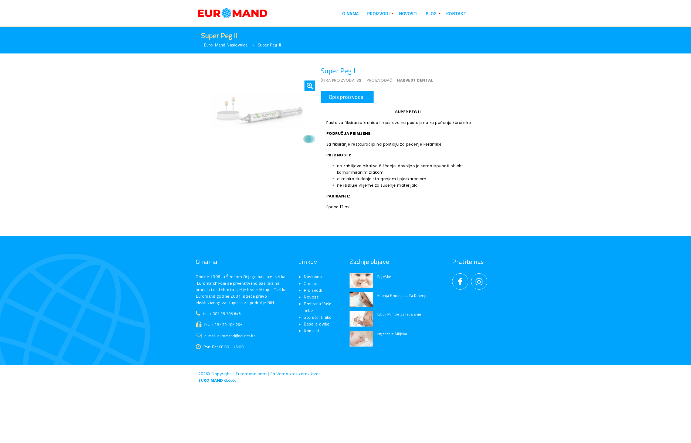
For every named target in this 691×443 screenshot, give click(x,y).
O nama (311, 283)
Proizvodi (313, 290)
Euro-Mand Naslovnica (226, 45)
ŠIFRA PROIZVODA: (338, 80)
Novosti (312, 297)
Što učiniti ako (318, 317)
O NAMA (350, 13)
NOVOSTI (408, 13)
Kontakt (312, 330)
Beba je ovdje (317, 324)
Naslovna (313, 276)
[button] (309, 85)
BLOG (434, 15)
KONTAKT (456, 13)
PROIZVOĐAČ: (380, 80)
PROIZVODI (381, 15)
